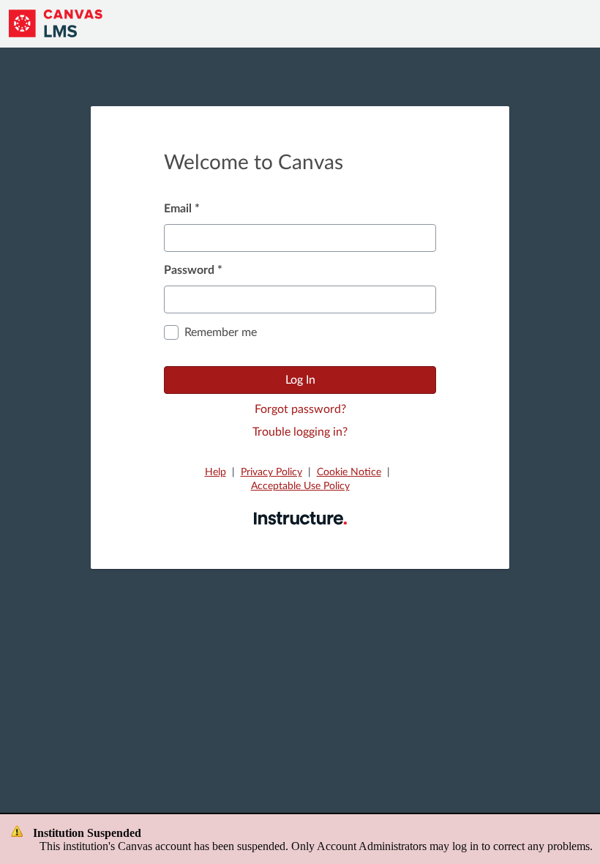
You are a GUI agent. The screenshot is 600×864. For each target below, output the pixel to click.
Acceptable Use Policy (300, 486)
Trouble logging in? (300, 432)
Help (215, 472)
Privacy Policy (271, 472)
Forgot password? (300, 409)
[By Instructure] (300, 518)
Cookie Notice (349, 472)
